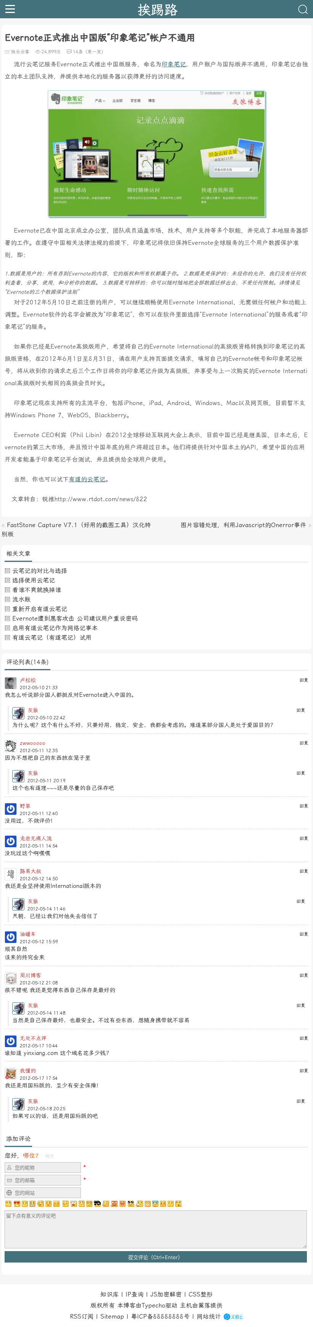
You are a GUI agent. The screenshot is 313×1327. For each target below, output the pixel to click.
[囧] (155, 1204)
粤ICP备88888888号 (160, 1316)
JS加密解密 (166, 1294)
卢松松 (28, 680)
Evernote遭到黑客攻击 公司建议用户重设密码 (75, 618)
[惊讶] (73, 1204)
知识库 (109, 1294)
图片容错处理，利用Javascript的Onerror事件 (243, 525)
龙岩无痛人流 (36, 838)
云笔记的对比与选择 (39, 570)
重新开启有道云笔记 (39, 609)
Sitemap (112, 1316)
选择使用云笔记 (33, 580)
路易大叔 (30, 871)
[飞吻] (65, 1204)
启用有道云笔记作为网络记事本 (55, 628)
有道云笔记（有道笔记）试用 (52, 637)
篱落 (204, 1305)
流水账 (21, 599)
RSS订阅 (82, 1316)
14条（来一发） (89, 52)
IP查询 (135, 1294)
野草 (25, 806)
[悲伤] (25, 1204)
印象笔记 (173, 64)
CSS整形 (201, 1294)
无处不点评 (33, 1038)
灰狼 (32, 710)
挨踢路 (157, 9)
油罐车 (28, 934)
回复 (303, 680)
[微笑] (48, 1204)
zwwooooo (32, 743)
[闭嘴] (32, 1204)
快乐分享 (20, 52)
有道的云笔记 (87, 479)
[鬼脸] (40, 1204)
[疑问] (8, 1204)
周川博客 (30, 975)
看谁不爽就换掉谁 (36, 590)
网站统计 (209, 1316)
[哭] (171, 1204)
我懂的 (28, 1071)
